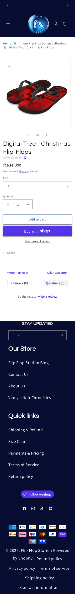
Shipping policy (39, 577)
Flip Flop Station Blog (28, 362)
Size (5, 178)
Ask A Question (57, 273)
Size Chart (17, 441)
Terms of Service (23, 464)
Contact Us (18, 374)
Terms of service (54, 568)
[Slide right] (46, 135)
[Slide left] (28, 135)
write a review (47, 296)
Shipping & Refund (25, 430)
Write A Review (17, 273)
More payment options (37, 241)
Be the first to (37, 296)
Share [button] (11, 253)
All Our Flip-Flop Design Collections (43, 43)
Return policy (20, 476)
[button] (8, 23)
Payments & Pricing (26, 453)
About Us (16, 386)
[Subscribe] (61, 335)
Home (7, 43)
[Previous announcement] (7, 5)
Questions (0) (55, 283)
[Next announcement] (67, 5)
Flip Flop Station (37, 550)
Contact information (39, 587)
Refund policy (49, 558)
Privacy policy (22, 568)
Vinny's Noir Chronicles (29, 397)
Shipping (23, 171)
